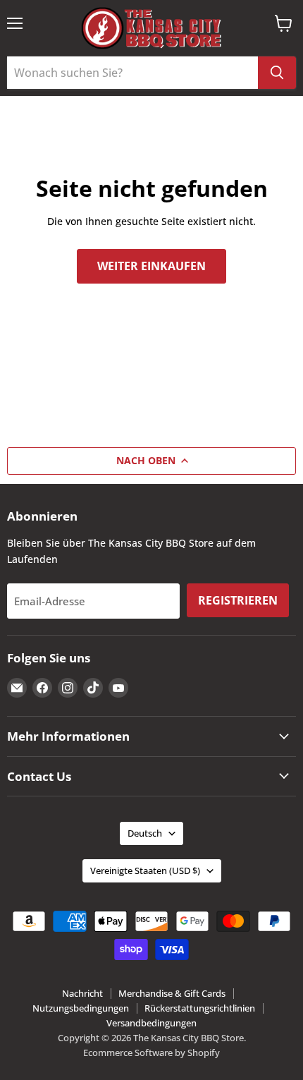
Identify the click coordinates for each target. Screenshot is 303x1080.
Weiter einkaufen (151, 266)
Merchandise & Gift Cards (171, 993)
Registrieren (238, 600)
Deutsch (145, 833)
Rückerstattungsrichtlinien (199, 1008)
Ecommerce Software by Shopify (151, 1052)
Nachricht (82, 993)
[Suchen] (277, 72)
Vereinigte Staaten (145, 870)
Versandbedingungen (151, 1023)
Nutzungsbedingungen (80, 1008)
